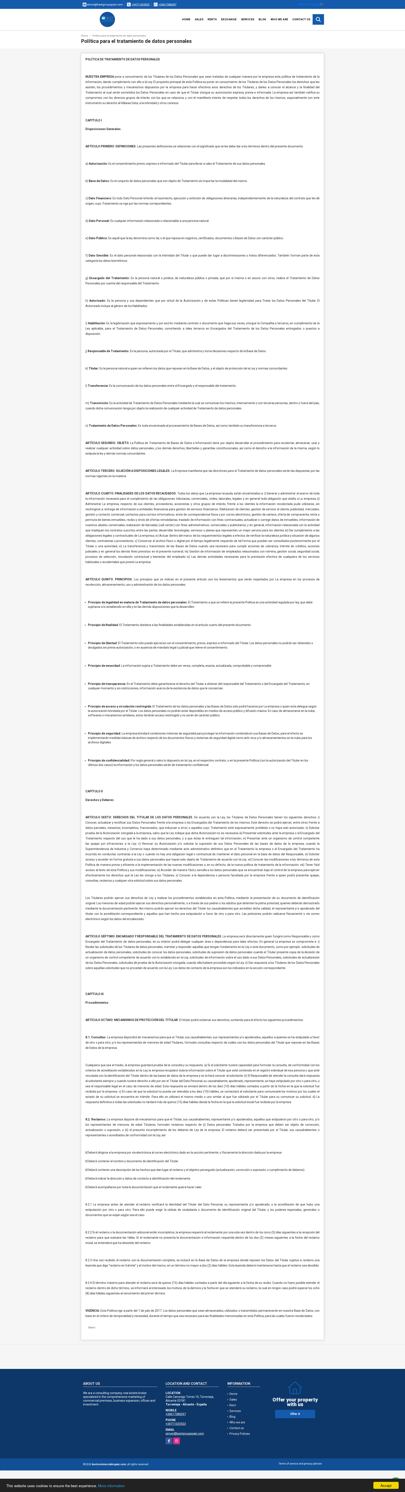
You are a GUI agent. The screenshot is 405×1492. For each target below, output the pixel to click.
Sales (199, 19)
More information (111, 1485)
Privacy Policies (240, 1433)
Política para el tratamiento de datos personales (119, 35)
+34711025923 (141, 4)
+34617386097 (167, 4)
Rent (233, 1405)
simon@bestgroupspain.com (185, 1433)
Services (247, 19)
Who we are (279, 19)
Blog (262, 19)
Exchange (229, 19)
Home (186, 19)
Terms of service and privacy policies (300, 1463)
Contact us (301, 19)
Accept (386, 1485)
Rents (212, 19)
